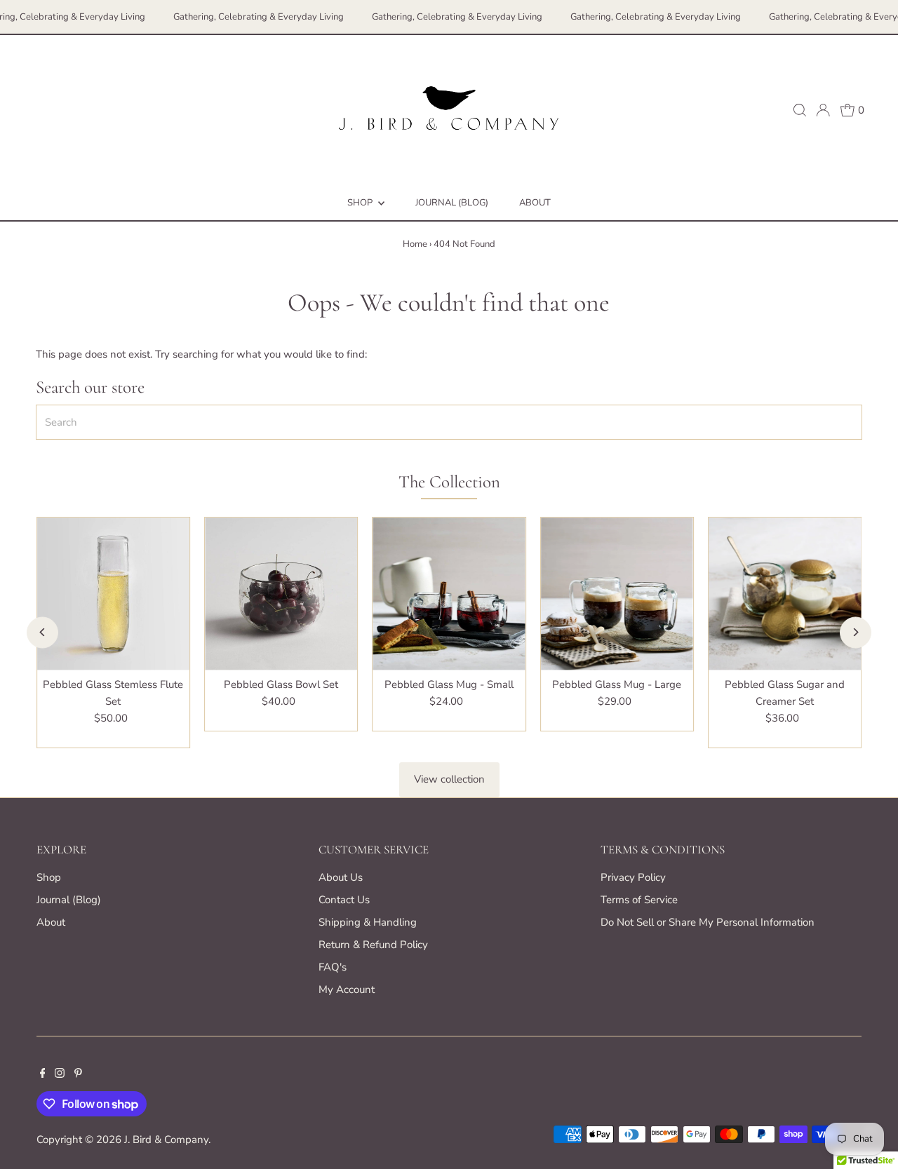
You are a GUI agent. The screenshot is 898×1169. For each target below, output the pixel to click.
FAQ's (333, 967)
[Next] (855, 632)
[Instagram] (59, 1074)
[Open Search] (799, 110)
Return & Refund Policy (373, 945)
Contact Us (344, 900)
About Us (341, 877)
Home (415, 244)
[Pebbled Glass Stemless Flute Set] (113, 594)
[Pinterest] (78, 1074)
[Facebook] (42, 1074)
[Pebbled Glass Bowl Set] (281, 594)
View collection (449, 779)
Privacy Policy (633, 877)
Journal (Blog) (451, 202)
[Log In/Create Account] (823, 110)
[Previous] (42, 632)
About (535, 202)
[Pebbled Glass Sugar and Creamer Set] (785, 594)
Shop (361, 202)
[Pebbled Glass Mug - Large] (617, 594)
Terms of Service (639, 900)
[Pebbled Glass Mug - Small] (449, 594)
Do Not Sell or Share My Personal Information (708, 922)
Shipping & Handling (368, 922)
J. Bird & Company (166, 1140)
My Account (347, 989)
